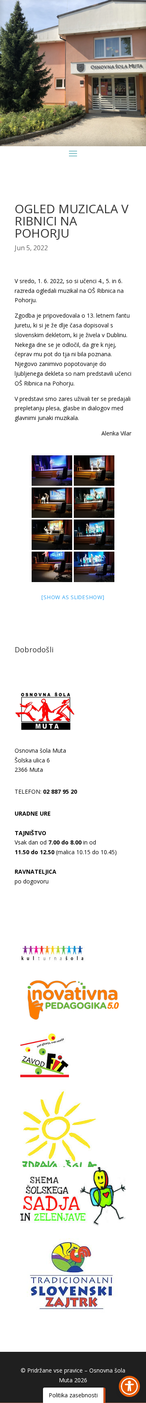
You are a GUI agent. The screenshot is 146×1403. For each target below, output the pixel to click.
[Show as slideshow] (72, 597)
